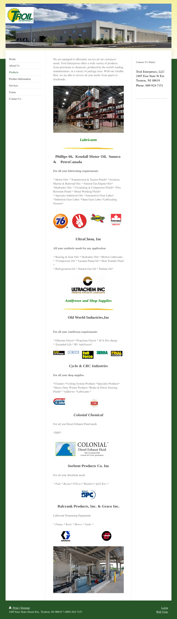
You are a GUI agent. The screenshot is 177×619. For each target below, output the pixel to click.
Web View (162, 612)
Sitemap (25, 608)
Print (15, 608)
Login (164, 608)
